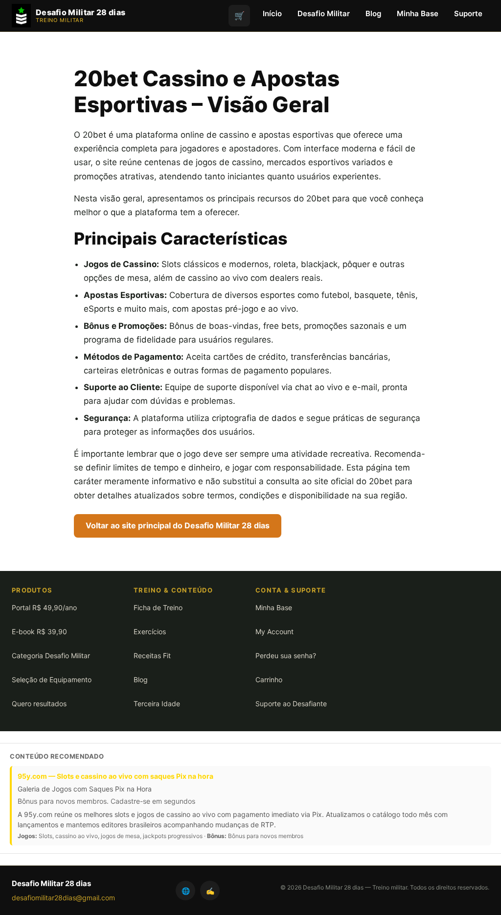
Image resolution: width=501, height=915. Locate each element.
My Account (274, 631)
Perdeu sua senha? (285, 655)
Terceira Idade (157, 703)
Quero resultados (39, 703)
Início (272, 13)
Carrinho (268, 679)
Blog (373, 13)
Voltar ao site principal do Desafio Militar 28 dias (178, 525)
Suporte (468, 13)
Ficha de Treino (158, 607)
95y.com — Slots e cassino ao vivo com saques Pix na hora (115, 776)
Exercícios (150, 631)
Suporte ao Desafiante (291, 703)
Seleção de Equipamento (51, 679)
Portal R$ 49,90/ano (44, 607)
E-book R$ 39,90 (39, 631)
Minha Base (417, 13)
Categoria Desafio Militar (51, 655)
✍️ (210, 891)
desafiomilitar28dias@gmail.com (63, 897)
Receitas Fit (152, 655)
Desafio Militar (323, 13)
